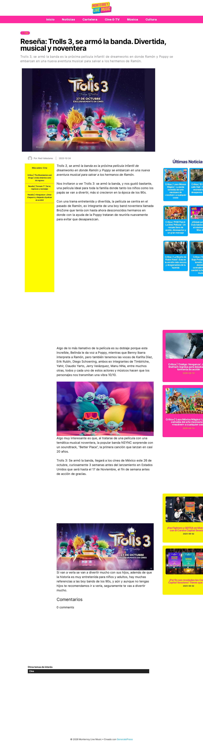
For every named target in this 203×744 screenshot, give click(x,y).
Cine (45, 168)
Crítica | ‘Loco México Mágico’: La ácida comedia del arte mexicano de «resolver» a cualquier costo (175, 191)
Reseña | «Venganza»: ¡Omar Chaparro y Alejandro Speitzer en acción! (39, 197)
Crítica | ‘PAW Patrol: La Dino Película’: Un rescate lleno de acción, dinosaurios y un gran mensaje (175, 227)
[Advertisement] (39, 247)
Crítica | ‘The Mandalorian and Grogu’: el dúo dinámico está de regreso (39, 178)
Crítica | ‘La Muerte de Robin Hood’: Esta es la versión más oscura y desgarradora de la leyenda (175, 262)
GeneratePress (125, 739)
